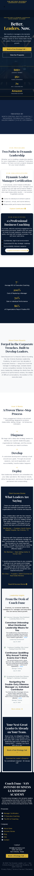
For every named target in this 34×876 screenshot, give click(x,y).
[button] (4, 6)
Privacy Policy (6, 869)
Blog (5, 834)
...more (25, 637)
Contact (6, 840)
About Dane (8, 828)
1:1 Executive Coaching (11, 816)
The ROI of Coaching (11, 819)
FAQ (5, 837)
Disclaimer (29, 869)
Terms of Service (18, 869)
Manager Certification (11, 813)
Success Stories (9, 831)
